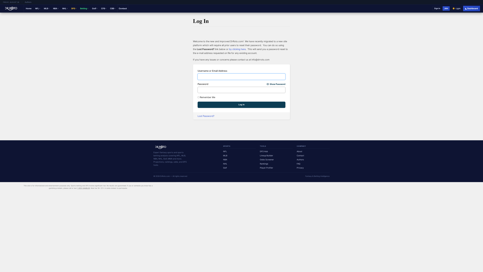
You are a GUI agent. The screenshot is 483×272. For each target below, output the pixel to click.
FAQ (298, 164)
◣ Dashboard (471, 8)
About (299, 151)
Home (28, 8)
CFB (103, 8)
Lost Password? (206, 116)
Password (203, 84)
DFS (73, 8)
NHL (65, 8)
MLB (46, 8)
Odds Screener (267, 159)
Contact (123, 8)
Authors (28, 2)
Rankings (264, 164)
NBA (55, 8)
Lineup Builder (266, 155)
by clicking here (237, 49)
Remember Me (207, 97)
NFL (37, 8)
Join (446, 8)
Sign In (437, 8)
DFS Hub (264, 151)
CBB (112, 8)
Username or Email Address (212, 71)
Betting (84, 8)
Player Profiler (266, 168)
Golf (94, 8)
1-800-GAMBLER (83, 188)
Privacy (300, 168)
